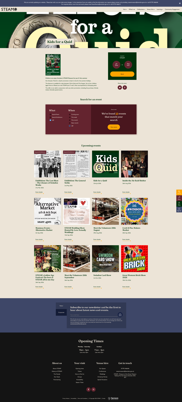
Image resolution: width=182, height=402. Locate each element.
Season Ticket (79, 382)
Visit (124, 9)
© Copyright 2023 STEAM (95, 398)
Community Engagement (172, 9)
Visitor (61, 306)
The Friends (57, 374)
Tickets (80, 371)
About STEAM (57, 368)
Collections (140, 9)
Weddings (102, 374)
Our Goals (57, 377)
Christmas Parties (102, 377)
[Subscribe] (120, 314)
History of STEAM (57, 371)
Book (122, 74)
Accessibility (79, 379)
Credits (103, 398)
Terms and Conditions (82, 398)
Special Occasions (102, 379)
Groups (80, 377)
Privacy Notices (66, 398)
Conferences (102, 371)
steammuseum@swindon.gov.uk (125, 371)
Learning (159, 9)
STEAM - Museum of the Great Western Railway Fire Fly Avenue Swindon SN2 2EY (125, 375)
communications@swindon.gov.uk (78, 323)
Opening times (80, 368)
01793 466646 (125, 368)
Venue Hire (150, 9)
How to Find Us (79, 374)
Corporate (61, 312)
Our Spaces (102, 368)
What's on (132, 9)
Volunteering (56, 379)
